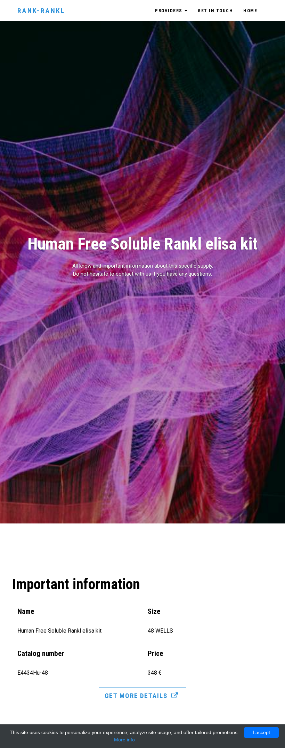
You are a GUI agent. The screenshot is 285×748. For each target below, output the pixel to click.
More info (124, 739)
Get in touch (215, 10)
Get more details (137, 696)
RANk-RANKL (41, 11)
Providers (169, 10)
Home (250, 10)
